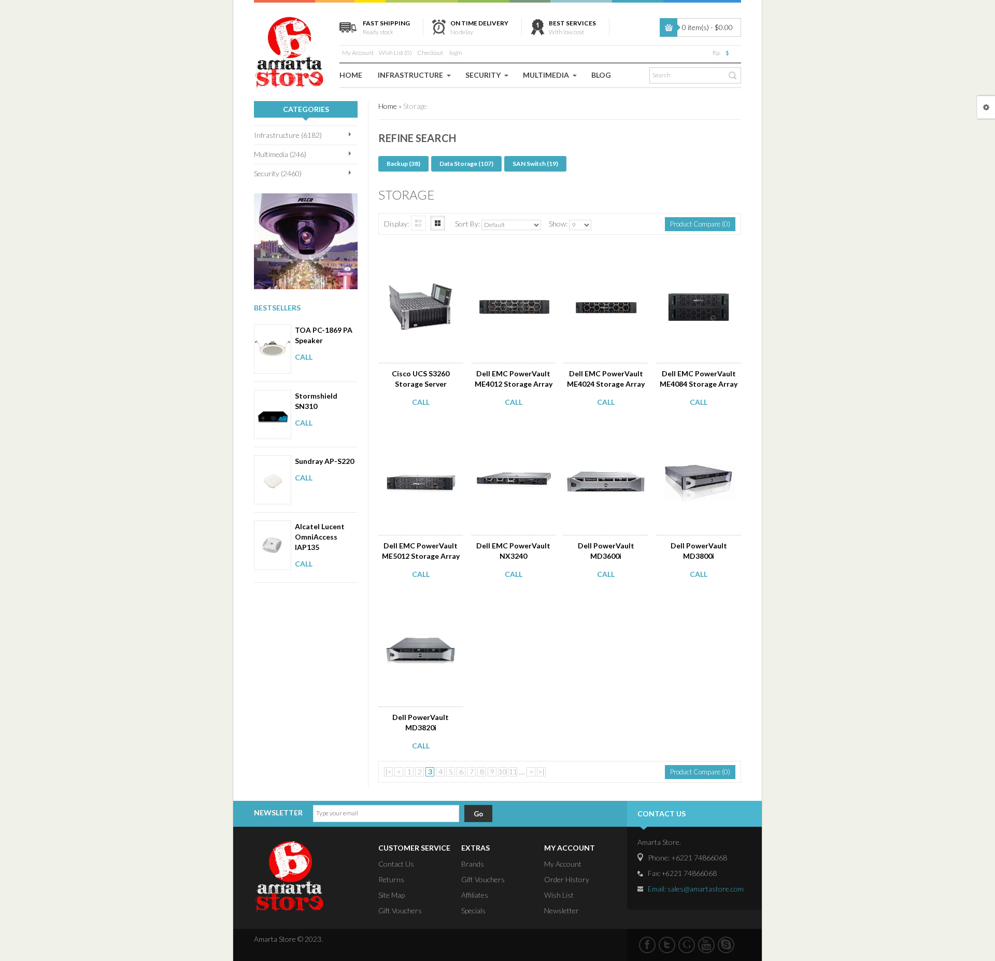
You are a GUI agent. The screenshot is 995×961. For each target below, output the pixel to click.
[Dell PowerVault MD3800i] (699, 432)
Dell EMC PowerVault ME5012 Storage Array (421, 550)
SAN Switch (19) (535, 163)
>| (541, 771)
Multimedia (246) (280, 154)
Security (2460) (278, 173)
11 (513, 771)
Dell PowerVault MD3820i (420, 722)
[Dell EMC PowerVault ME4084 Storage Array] (699, 260)
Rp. (716, 52)
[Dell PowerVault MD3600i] (607, 432)
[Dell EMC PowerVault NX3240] (514, 432)
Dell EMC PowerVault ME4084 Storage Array (698, 378)
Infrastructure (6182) (288, 135)
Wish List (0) (395, 52)
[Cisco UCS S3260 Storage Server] (422, 260)
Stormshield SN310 (316, 401)
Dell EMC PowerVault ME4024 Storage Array (606, 378)
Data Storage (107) (466, 163)
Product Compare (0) (700, 224)
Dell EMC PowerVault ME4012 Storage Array (513, 378)
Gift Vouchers (400, 910)
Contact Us (396, 863)
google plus (686, 945)
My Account (358, 52)
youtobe (706, 945)
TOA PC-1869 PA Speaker (323, 335)
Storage (415, 106)
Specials (473, 910)
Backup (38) (403, 163)
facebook (647, 945)
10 (503, 771)
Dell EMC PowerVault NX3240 (513, 550)
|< (388, 771)
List (418, 223)
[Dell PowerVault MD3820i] (422, 604)
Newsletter (561, 910)
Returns (391, 879)
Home (387, 106)
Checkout (430, 52)
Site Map (391, 895)
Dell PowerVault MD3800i (699, 550)
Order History (566, 879)
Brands (472, 863)
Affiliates (474, 895)
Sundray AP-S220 (324, 461)
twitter (667, 945)
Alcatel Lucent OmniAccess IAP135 (320, 537)
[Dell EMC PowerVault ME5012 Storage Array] (422, 432)
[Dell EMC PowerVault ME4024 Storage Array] (607, 260)
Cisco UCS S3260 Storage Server (420, 378)
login (455, 52)
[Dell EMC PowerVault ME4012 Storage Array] (514, 260)
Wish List (559, 895)
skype (726, 945)
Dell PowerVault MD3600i (606, 550)
